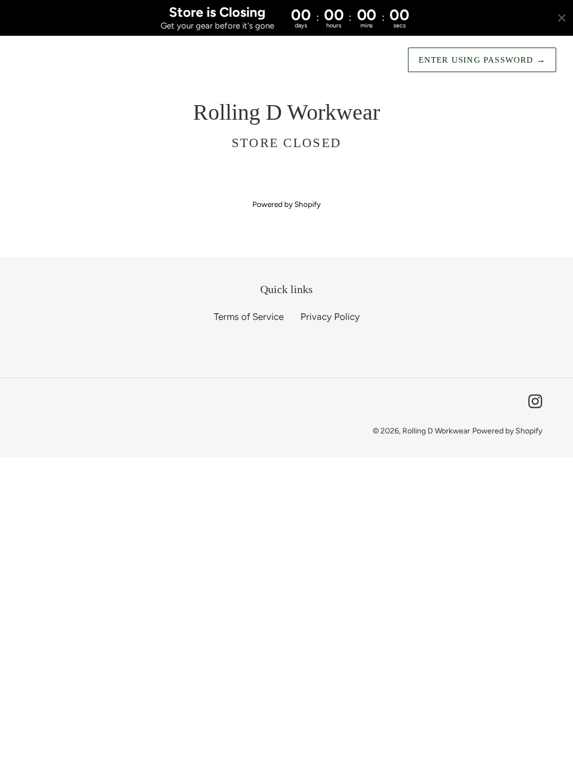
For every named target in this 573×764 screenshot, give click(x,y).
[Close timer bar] (561, 17)
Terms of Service (249, 316)
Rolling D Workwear (436, 431)
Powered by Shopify (286, 204)
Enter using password (482, 59)
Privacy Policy (330, 316)
